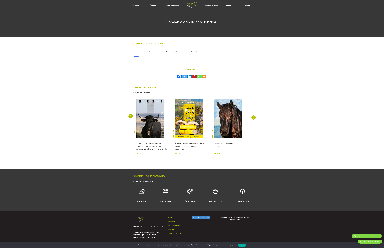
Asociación (154, 5)
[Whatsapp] (199, 76)
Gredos (136, 5)
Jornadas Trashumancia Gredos (148, 143)
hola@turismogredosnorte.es (144, 237)
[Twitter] (184, 76)
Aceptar (242, 245)
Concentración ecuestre (223, 143)
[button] (370, 242)
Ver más (139, 153)
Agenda (228, 5)
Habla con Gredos (174, 233)
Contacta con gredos (367, 236)
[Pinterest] (194, 76)
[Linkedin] (189, 76)
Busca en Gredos (172, 5)
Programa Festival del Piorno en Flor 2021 (190, 143)
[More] (204, 76)
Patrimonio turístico (210, 5)
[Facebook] (180, 76)
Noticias (247, 5)
